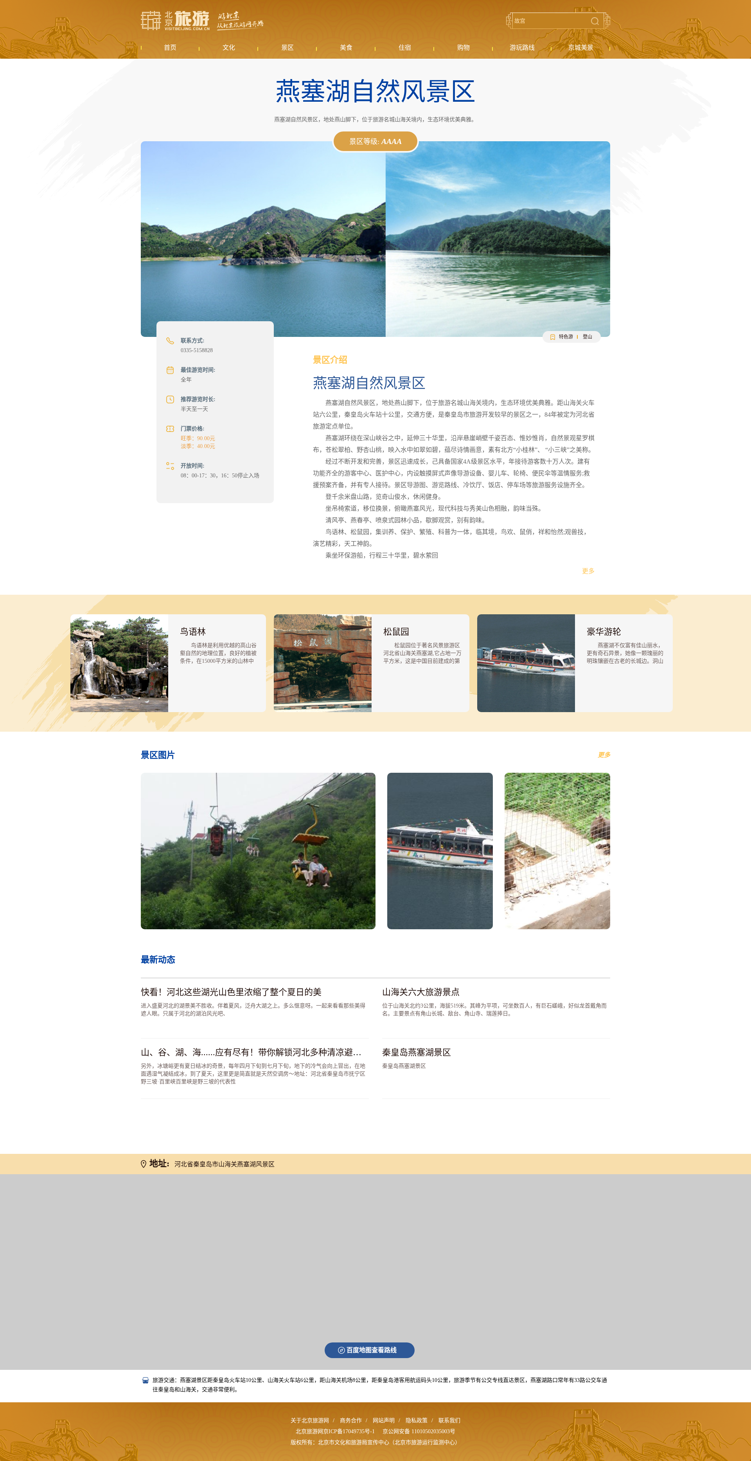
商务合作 (351, 1420)
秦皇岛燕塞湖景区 (416, 1052)
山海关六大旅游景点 (421, 992)
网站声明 (384, 1420)
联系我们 (449, 1420)
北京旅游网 (202, 21)
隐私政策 (417, 1420)
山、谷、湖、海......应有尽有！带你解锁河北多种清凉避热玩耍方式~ (271, 1052)
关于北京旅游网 (310, 1420)
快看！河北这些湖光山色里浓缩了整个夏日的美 (231, 992)
